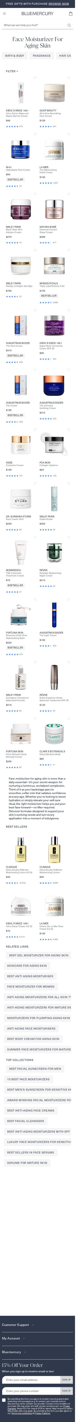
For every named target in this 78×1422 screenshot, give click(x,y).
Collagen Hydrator (49, 465)
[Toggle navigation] (4, 13)
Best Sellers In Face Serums (30, 1152)
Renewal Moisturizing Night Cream (50, 574)
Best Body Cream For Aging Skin (33, 1039)
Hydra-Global (46, 519)
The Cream (11, 405)
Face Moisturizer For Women (31, 986)
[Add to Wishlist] (35, 77)
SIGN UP (66, 1379)
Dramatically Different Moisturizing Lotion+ (51, 871)
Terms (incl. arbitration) (22, 1413)
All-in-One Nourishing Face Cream (50, 114)
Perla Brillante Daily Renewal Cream (16, 755)
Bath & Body (14, 55)
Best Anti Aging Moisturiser (30, 976)
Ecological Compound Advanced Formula (17, 699)
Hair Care (67, 55)
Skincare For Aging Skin (27, 965)
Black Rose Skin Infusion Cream (14, 231)
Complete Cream (15, 465)
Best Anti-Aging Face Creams (30, 1110)
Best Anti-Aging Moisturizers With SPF (38, 1131)
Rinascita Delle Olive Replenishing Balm (16, 636)
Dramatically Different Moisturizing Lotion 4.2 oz (19, 871)
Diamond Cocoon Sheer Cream (48, 231)
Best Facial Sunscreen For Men (35, 1069)
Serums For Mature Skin (27, 1163)
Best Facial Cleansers (25, 1121)
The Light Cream (48, 635)
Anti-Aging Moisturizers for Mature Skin (41, 1007)
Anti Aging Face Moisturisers (31, 1028)
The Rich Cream (14, 346)
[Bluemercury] (37, 13)
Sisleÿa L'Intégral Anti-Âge (19, 286)
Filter (12, 71)
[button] (70, 14)
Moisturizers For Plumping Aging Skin (38, 1018)
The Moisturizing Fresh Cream (48, 171)
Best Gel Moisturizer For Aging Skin (39, 955)
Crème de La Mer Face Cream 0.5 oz (51, 927)
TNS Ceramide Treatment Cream (15, 574)
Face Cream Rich (15, 519)
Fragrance (42, 55)
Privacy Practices (42, 1413)
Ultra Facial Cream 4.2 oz (19, 926)
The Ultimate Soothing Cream (48, 407)
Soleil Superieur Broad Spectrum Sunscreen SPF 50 (54, 699)
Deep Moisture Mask (50, 754)
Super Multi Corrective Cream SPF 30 (51, 347)
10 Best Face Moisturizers (28, 1079)
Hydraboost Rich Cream (18, 170)
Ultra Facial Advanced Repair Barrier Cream (17, 114)
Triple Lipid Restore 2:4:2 (52, 286)
